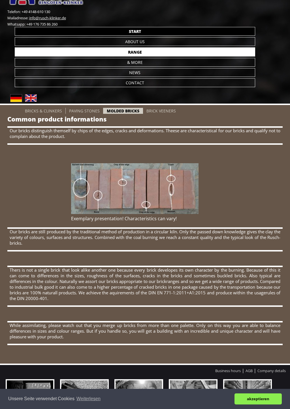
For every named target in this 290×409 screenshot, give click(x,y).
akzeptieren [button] (258, 399)
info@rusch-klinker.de (47, 17)
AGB (249, 370)
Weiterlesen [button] (88, 398)
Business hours (228, 370)
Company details (271, 370)
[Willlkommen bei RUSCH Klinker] (16, 100)
